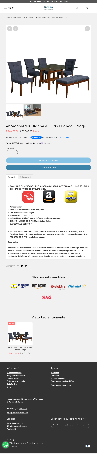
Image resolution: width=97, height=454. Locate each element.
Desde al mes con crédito (28, 143)
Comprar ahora (48, 167)
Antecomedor (17, 17)
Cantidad (10, 148)
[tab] (12, 176)
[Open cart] (86, 8)
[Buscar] (79, 8)
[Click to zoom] (87, 28)
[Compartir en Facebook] (18, 265)
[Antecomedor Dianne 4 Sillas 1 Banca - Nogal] (20, 333)
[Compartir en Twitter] (22, 265)
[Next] (15, 28)
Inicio (8, 17)
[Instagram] (13, 440)
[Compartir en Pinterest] (26, 265)
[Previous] (9, 28)
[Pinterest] (10, 440)
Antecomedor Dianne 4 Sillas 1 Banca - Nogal (20, 348)
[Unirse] (87, 425)
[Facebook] (7, 440)
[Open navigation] (6, 8)
